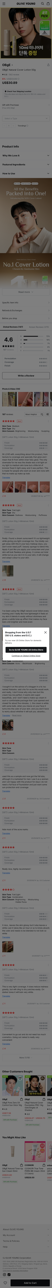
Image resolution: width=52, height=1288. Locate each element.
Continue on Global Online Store (26, 655)
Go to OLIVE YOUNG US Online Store (26, 650)
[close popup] (45, 632)
